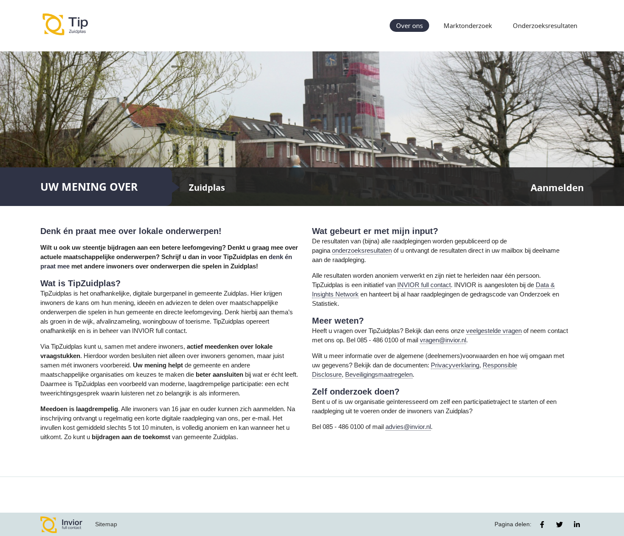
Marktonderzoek (468, 25)
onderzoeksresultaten (362, 250)
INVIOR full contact (424, 285)
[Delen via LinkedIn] (577, 524)
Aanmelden (557, 187)
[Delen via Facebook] (542, 524)
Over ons (409, 25)
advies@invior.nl (408, 426)
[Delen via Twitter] (559, 524)
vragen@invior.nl (443, 340)
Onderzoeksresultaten (545, 25)
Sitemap (106, 524)
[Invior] (61, 524)
